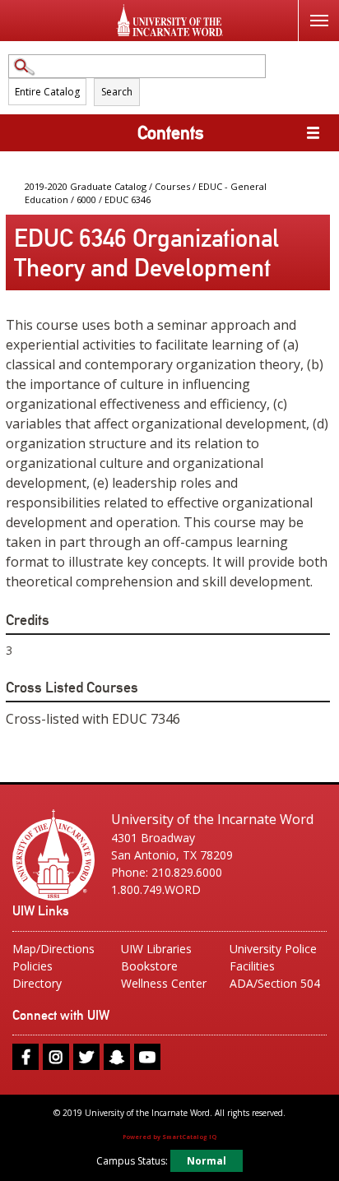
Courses (172, 186)
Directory (37, 983)
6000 (86, 199)
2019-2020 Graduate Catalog (85, 186)
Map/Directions (53, 948)
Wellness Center (164, 983)
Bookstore (149, 966)
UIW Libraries (156, 948)
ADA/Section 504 (275, 983)
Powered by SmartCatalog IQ (169, 1136)
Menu (318, 20)
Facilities (252, 966)
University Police (273, 948)
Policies (32, 966)
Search (116, 92)
